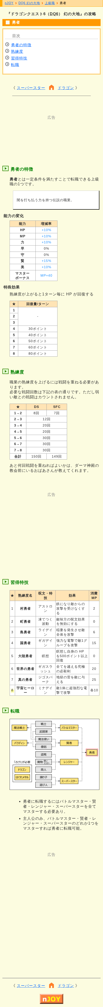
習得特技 (19, 58)
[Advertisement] (51, 132)
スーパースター (31, 88)
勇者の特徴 (21, 45)
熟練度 (17, 51)
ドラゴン (66, 88)
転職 (15, 65)
